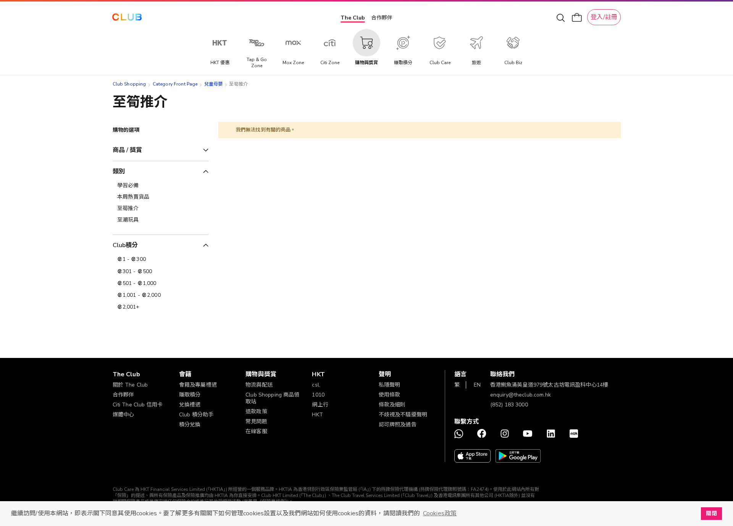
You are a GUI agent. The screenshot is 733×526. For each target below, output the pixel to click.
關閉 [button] (711, 513)
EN (477, 384)
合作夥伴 (381, 17)
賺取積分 (190, 394)
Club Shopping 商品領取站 (272, 398)
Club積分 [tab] (125, 245)
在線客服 (256, 431)
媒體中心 (123, 414)
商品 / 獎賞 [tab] (127, 150)
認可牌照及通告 (398, 424)
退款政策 (256, 411)
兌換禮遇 (190, 404)
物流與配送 (259, 384)
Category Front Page (175, 84)
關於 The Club (130, 384)
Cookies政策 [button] (440, 513)
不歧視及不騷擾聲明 (403, 414)
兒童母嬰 (213, 84)
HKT (317, 414)
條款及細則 (392, 404)
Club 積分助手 (196, 414)
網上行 (320, 404)
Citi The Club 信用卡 (138, 404)
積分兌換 (190, 424)
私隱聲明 (389, 384)
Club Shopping (129, 84)
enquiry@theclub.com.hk (520, 394)
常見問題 (256, 421)
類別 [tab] (119, 171)
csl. (316, 384)
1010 (318, 394)
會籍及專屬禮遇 (198, 384)
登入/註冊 (604, 17)
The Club (353, 17)
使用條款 (389, 394)
